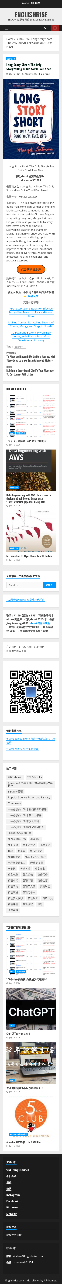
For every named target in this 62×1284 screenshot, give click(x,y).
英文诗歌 (28, 874)
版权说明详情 (14, 1235)
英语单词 (13, 880)
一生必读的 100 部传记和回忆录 (26, 827)
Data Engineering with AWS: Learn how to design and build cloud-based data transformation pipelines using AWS (31, 470)
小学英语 (45, 845)
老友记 (12, 868)
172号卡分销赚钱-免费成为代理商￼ (31, 416)
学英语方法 (29, 845)
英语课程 (28, 904)
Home (10, 39)
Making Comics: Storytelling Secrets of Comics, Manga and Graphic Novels (31, 324)
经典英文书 (36, 862)
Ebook (55, 28)
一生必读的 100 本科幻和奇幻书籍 (27, 809)
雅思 (40, 904)
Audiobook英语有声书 (18, 1134)
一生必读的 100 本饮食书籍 (23, 821)
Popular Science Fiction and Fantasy (29, 797)
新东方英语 (36, 851)
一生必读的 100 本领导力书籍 (24, 815)
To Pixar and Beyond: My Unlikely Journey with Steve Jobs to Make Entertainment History (31, 336)
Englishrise (31, 14)
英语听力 (13, 886)
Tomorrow (14, 803)
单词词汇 (35, 839)
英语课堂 (13, 904)
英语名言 (43, 880)
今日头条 (11, 1176)
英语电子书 (22, 39)
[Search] (45, 28)
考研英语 (25, 868)
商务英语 (13, 845)
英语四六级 (29, 886)
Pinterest (12, 1207)
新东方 (21, 851)
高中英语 (13, 910)
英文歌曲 (40, 868)
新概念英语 (14, 857)
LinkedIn (11, 1213)
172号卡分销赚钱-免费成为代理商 (25, 599)
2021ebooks (15, 777)
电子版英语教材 (17, 862)
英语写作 (43, 874)
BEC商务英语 (15, 791)
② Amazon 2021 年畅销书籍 (22, 749)
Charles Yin (14, 74)
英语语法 (48, 898)
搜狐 (8, 1182)
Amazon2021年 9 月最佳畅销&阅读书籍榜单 (30, 784)
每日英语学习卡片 (35, 857)
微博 (8, 1188)
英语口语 (28, 880)
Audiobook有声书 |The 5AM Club (31, 1117)
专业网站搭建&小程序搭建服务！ (31, 1063)
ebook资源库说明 (40, 623)
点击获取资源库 (31, 269)
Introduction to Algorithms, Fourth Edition (31, 531)
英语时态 (45, 886)
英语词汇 (33, 898)
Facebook (12, 1201)
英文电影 (13, 874)
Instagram (13, 1195)
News (12, 433)
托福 (10, 851)
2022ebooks (34, 777)
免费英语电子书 (17, 839)
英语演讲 (13, 892)
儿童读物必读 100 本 (19, 833)
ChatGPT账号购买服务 (31, 1009)
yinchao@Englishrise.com (28, 1256)
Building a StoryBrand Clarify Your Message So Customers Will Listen (30, 370)
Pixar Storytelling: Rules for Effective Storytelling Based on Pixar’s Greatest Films (31, 312)
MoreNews (33, 1280)
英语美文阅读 (15, 898)
